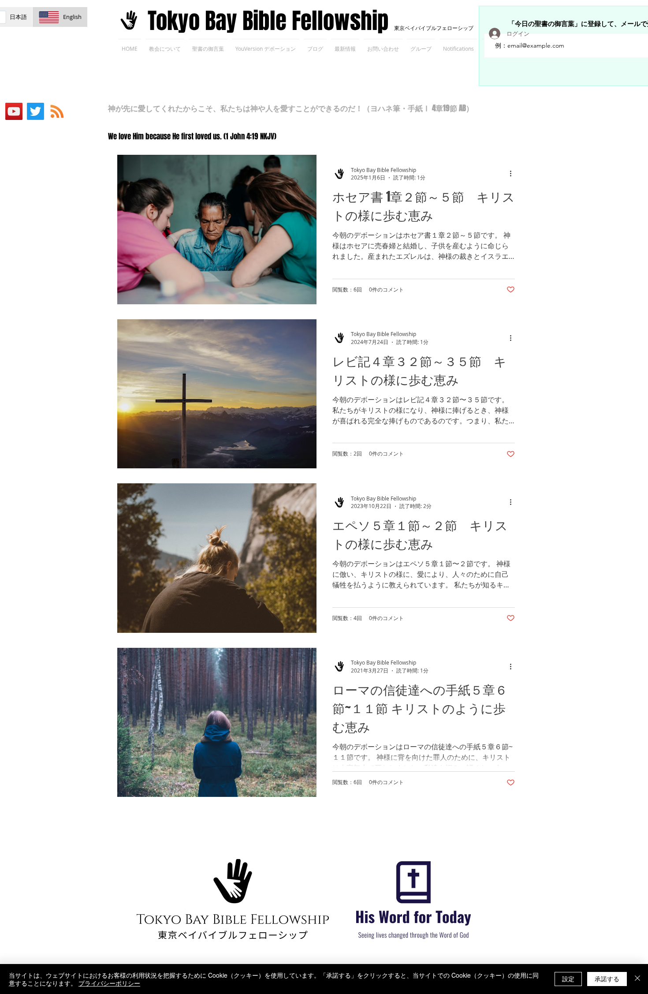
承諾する (607, 978)
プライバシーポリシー (109, 983)
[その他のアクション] (513, 173)
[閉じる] (637, 979)
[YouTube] (13, 111)
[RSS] (57, 111)
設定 (568, 978)
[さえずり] (35, 111)
